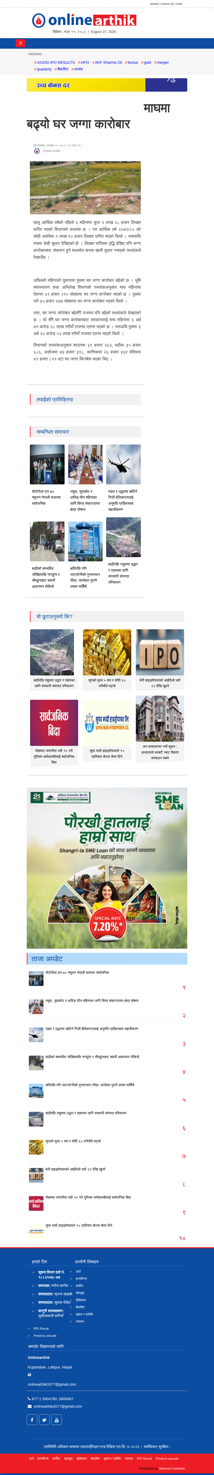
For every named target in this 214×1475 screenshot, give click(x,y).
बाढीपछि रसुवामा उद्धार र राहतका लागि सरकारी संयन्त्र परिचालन (86, 1113)
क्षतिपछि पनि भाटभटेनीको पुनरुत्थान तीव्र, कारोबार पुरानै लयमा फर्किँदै (90, 1085)
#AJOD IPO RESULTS (56, 62)
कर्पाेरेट (80, 1286)
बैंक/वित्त (62, 69)
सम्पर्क (179, 4)
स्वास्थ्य (80, 1321)
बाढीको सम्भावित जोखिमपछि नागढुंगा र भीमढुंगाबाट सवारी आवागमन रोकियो (92, 1057)
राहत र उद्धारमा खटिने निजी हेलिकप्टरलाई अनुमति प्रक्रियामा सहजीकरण (92, 1029)
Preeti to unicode (45, 1335)
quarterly (44, 69)
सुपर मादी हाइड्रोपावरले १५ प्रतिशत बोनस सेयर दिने (79, 1226)
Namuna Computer (172, 1468)
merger (163, 62)
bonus (133, 62)
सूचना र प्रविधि (84, 1314)
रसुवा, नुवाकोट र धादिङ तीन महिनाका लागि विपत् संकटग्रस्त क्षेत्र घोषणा (92, 1001)
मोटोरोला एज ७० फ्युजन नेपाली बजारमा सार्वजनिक (46, 497)
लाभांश (78, 69)
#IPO (85, 62)
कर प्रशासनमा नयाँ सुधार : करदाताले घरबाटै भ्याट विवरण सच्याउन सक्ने (160, 752)
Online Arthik (51, 151)
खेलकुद (80, 1293)
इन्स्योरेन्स (81, 1278)
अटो (78, 1271)
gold (147, 62)
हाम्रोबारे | (155, 4)
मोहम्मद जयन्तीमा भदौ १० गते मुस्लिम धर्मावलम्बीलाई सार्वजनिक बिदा (54, 756)
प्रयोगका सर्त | (168, 4)
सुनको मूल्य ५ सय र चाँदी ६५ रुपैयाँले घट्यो (73, 1141)
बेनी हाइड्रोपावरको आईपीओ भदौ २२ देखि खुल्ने (75, 1169)
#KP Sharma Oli (108, 62)
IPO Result (41, 1328)
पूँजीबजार (81, 1300)
